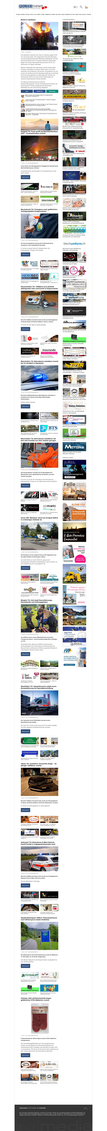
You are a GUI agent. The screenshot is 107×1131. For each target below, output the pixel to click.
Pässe (59, 14)
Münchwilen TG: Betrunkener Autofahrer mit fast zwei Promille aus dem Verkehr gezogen (38, 439)
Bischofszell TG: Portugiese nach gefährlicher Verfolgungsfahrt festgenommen (39, 210)
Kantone (27, 14)
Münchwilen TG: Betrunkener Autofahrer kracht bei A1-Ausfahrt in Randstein (39, 362)
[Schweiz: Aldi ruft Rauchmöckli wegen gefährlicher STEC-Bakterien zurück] (39, 1017)
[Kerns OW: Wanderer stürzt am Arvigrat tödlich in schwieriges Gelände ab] (39, 536)
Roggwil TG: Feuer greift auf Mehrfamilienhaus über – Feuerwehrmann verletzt (39, 132)
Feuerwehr (67, 14)
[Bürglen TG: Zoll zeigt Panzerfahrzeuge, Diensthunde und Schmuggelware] (39, 618)
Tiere (80, 14)
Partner (89, 14)
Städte (31, 14)
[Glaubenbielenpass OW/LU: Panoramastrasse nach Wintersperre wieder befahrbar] (39, 936)
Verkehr (53, 14)
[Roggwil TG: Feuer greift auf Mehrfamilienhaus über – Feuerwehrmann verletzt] (39, 148)
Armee (76, 14)
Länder (38, 14)
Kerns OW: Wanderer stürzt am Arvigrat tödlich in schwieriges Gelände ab (39, 519)
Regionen (23, 14)
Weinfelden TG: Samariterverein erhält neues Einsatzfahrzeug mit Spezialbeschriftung (38, 687)
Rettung (73, 14)
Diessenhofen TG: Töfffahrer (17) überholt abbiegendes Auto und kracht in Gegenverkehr (39, 287)
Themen (42, 14)
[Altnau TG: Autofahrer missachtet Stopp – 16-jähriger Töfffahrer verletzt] (39, 782)
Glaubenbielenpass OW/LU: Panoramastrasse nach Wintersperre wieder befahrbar (39, 919)
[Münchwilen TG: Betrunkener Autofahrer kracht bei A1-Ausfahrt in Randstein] (39, 377)
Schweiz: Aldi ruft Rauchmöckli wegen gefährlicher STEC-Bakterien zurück (36, 999)
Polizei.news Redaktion (33, 163)
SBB (56, 14)
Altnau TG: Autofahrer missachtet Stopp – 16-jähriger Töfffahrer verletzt (39, 764)
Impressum (23, 1108)
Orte (35, 14)
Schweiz (18, 14)
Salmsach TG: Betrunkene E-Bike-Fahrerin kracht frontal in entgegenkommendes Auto (38, 843)
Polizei (62, 14)
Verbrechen (48, 14)
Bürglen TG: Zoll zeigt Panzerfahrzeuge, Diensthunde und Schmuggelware (36, 601)
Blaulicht (84, 14)
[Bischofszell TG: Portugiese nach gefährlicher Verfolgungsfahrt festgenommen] (39, 226)
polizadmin (28, 52)
